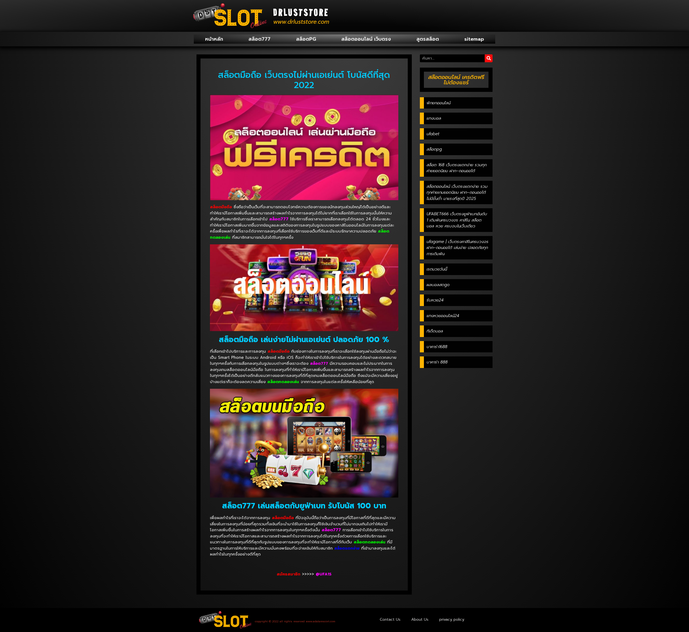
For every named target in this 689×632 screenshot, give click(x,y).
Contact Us (390, 619)
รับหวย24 (435, 300)
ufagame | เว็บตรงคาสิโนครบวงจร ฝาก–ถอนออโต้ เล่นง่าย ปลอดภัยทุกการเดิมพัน (457, 248)
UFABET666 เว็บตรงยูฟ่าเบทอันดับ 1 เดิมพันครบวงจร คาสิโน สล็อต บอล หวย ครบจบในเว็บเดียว (457, 220)
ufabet (433, 134)
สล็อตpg (434, 149)
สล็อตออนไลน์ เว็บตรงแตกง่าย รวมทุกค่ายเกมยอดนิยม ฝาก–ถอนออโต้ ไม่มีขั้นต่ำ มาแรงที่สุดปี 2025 (457, 192)
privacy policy (451, 619)
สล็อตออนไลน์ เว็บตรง (366, 39)
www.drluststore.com (301, 22)
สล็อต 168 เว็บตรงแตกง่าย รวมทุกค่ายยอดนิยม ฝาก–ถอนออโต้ (457, 168)
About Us (419, 619)
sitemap (474, 39)
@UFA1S (324, 574)
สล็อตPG (306, 39)
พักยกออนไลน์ (439, 103)
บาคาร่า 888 (437, 362)
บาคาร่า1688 (437, 347)
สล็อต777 (259, 39)
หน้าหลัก (214, 39)
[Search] (489, 58)
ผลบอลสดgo (438, 285)
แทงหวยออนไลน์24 (443, 316)
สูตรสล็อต (427, 39)
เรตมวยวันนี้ (437, 269)
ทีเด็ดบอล (435, 331)
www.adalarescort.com (320, 621)
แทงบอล (434, 118)
